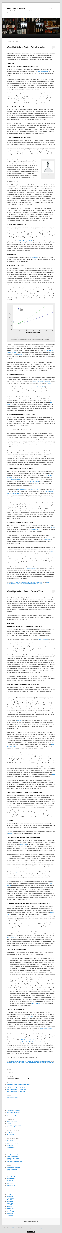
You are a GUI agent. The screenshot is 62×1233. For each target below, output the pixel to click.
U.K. (33, 481)
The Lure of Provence (12, 1086)
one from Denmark (22, 489)
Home (8, 36)
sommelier (33, 1062)
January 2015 (10, 1196)
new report (15, 872)
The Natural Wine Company (13, 1158)
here (21, 499)
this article (10, 833)
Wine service (39, 582)
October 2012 (10, 1215)
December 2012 (10, 1211)
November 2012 (10, 1213)
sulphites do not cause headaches (41, 381)
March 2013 (9, 1206)
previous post (23, 844)
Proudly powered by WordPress (31, 1221)
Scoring (22, 1062)
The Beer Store (29, 1016)
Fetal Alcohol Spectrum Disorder (15, 479)
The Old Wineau (16, 8)
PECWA (9, 1123)
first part (52, 527)
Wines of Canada (11, 1126)
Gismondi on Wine (11, 1177)
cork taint (19, 720)
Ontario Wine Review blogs (13, 1112)
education (15, 1062)
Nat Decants (10, 1142)
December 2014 (10, 1198)
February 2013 (10, 1208)
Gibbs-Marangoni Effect (25, 241)
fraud (53, 774)
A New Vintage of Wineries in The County (17, 1087)
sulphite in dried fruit (39, 387)
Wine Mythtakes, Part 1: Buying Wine (25, 591)
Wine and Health (25, 582)
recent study (28, 555)
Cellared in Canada (36, 1003)
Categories (9, 1078)
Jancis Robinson (11, 1178)
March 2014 (9, 1200)
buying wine (9, 1062)
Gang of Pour (10, 1109)
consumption (10, 583)
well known (48, 539)
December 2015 (10, 1193)
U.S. (30, 481)
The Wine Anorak (11, 1114)
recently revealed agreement (46, 1028)
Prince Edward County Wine (14, 1125)
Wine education (40, 1061)
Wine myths (32, 582)
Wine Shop (33, 1040)
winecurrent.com (11, 1147)
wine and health (26, 583)
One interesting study (31, 568)
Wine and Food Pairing (16, 582)
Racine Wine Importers (12, 1156)
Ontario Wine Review (12, 1121)
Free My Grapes (11, 1132)
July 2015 (9, 1194)
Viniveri (9, 1160)
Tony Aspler (10, 1187)
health (14, 583)
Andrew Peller (39, 1042)
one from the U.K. (34, 489)
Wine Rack (24, 1040)
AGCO (21, 922)
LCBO (18, 1061)
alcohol (47, 582)
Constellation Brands (27, 1042)
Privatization (23, 1061)
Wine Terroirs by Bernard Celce (14, 1115)
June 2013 (9, 1205)
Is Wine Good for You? (35, 529)
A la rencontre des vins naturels (15, 1153)
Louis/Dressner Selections (13, 1110)
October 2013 (10, 1201)
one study (19, 354)
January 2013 (10, 1210)
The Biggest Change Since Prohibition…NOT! (18, 1084)
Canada (37, 481)
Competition (14, 1061)
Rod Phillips (10, 1145)
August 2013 (10, 1203)
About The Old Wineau (17, 36)
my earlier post (34, 257)
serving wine (19, 583)
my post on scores (43, 639)
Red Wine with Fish (42, 71)
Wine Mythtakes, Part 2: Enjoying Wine (26, 47)
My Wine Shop (10, 1134)
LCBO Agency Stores (12, 937)
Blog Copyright (39, 1228)
